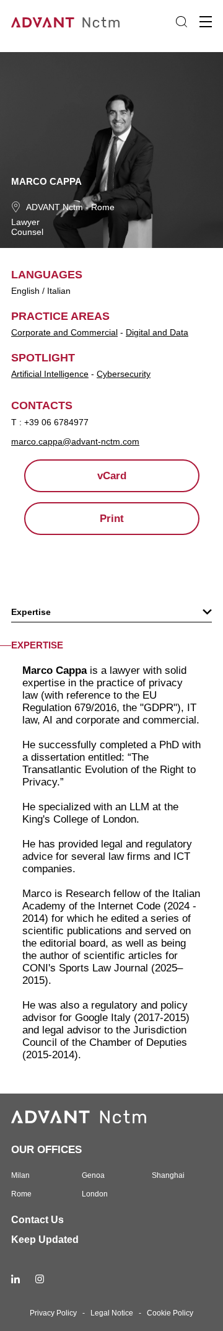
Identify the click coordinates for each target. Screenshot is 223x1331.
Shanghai (168, 1175)
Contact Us (37, 1219)
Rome (103, 207)
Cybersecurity (124, 374)
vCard (111, 476)
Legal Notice (111, 1313)
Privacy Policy (53, 1313)
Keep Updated (45, 1239)
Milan (20, 1175)
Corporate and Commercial (64, 332)
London (95, 1194)
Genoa (93, 1175)
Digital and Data (157, 332)
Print (112, 518)
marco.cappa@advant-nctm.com (75, 441)
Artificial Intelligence (50, 374)
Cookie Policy (170, 1313)
